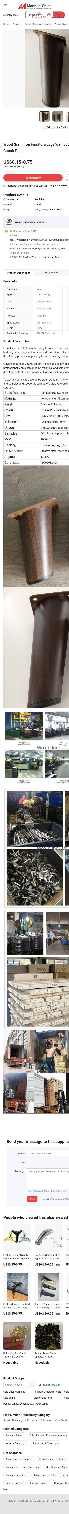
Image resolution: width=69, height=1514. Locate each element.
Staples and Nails (43, 1397)
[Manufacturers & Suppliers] (34, 5)
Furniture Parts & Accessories (37, 24)
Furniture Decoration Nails (47, 1391)
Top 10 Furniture (14, 1483)
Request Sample (58, 185)
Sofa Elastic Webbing (14, 1391)
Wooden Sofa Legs (15, 1443)
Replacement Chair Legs (45, 1443)
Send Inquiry (33, 177)
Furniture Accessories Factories (22, 1467)
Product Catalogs (50, 1384)
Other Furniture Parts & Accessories (48, 1435)
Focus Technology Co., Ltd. (42, 1501)
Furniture (17, 24)
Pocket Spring (41, 1403)
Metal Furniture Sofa (44, 1475)
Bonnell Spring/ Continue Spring (18, 1403)
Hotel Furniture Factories (52, 1459)
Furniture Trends (38, 1483)
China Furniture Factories (19, 1459)
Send (32, 1198)
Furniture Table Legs (16, 1475)
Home (6, 24)
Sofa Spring (9, 1397)
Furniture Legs (61, 24)
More (6, 1489)
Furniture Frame (14, 1435)
